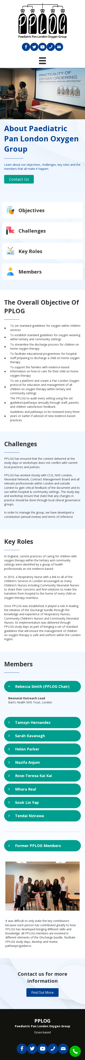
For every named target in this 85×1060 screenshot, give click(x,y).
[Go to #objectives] (42, 210)
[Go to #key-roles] (42, 251)
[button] (19, 179)
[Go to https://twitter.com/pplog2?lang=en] (34, 47)
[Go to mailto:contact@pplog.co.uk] (59, 47)
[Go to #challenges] (42, 230)
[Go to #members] (42, 271)
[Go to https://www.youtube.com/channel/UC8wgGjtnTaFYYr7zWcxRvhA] (42, 47)
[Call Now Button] (75, 1051)
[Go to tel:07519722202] (51, 47)
